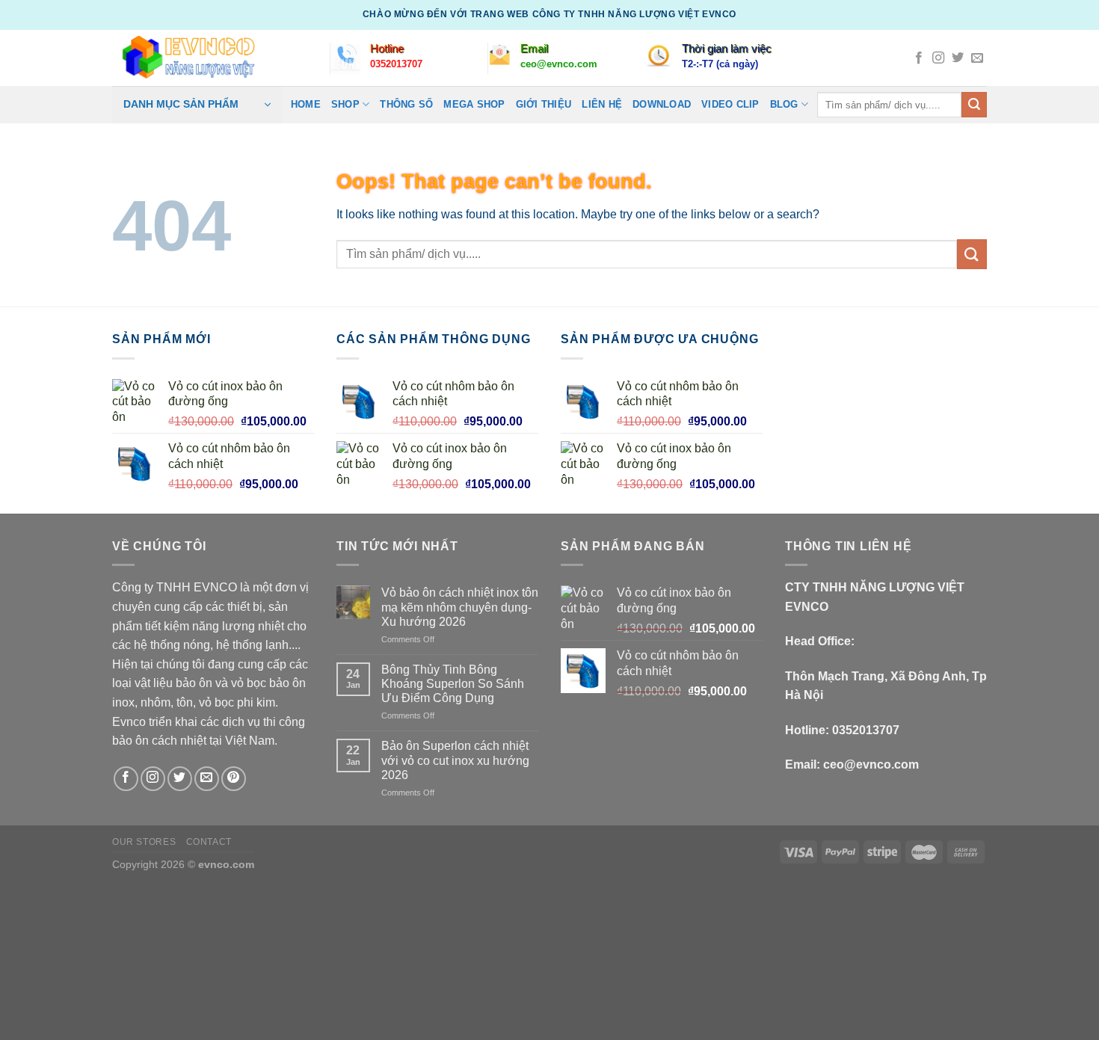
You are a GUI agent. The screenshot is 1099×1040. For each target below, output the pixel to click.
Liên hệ (602, 104)
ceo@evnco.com (871, 764)
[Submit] (974, 104)
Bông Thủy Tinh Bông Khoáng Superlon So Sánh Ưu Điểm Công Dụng (452, 683)
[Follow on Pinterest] (233, 778)
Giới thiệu (544, 104)
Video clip (730, 104)
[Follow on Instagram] (938, 58)
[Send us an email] (977, 58)
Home (306, 104)
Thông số (406, 104)
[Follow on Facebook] (919, 58)
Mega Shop (474, 104)
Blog (784, 104)
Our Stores (144, 842)
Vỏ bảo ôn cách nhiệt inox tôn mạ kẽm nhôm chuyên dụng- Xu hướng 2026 (459, 606)
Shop (345, 104)
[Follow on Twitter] (958, 58)
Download (661, 104)
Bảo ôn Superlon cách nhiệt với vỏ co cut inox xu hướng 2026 (455, 760)
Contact (209, 842)
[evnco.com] (184, 57)
